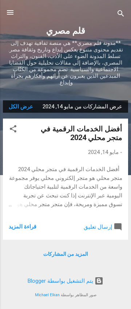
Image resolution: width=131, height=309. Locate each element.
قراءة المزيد (22, 226)
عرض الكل (21, 106)
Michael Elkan (47, 295)
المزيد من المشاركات (65, 254)
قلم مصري (65, 31)
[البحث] (120, 15)
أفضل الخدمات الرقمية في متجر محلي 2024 (81, 133)
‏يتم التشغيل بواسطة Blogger (61, 281)
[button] (13, 130)
